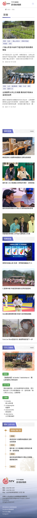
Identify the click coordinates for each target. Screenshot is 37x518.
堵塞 (20, 86)
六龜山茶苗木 (16, 41)
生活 (8, 86)
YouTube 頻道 (6, 512)
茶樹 (10, 44)
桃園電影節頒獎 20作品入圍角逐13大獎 (16, 233)
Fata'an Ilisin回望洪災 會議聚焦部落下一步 (17, 339)
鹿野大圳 (10, 89)
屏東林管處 (25, 41)
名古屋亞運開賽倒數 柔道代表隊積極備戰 (16, 314)
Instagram (5, 514)
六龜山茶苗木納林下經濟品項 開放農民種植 (17, 48)
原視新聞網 (16, 4)
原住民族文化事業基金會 (9, 507)
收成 (24, 86)
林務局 (5, 44)
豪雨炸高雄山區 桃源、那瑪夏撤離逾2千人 (17, 263)
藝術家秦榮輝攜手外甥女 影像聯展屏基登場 (17, 208)
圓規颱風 (14, 86)
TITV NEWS (15, 2)
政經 (8, 41)
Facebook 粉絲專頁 (8, 509)
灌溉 (29, 86)
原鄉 (4, 41)
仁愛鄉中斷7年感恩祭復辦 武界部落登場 (16, 288)
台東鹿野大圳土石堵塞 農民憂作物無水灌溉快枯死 (17, 93)
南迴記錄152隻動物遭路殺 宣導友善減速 (16, 157)
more (13, 467)
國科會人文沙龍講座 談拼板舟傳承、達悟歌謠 (18, 183)
